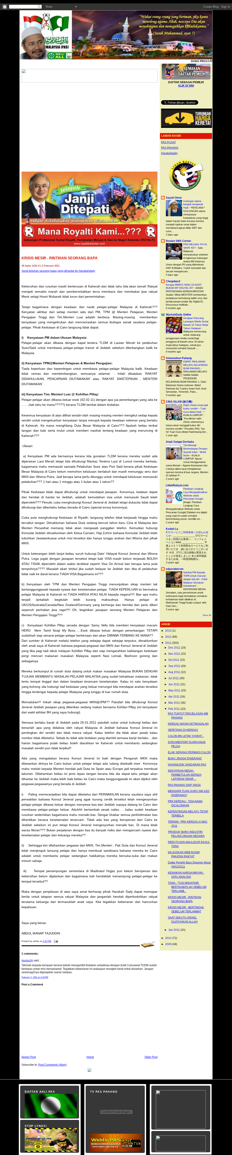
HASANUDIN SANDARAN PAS (187, 764)
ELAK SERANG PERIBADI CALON (189, 752)
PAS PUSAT (168, 142)
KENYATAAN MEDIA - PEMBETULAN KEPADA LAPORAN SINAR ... (184, 775)
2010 (168, 938)
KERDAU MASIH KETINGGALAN (188, 723)
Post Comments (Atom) (52, 1064)
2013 (168, 630)
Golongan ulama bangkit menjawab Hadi (193, 204)
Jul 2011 (173, 678)
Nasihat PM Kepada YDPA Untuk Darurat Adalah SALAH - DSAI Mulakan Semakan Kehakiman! (195, 579)
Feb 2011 (174, 708)
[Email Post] (55, 941)
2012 (168, 636)
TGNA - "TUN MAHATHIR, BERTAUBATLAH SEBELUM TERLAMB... (187, 887)
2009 (168, 944)
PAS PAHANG (169, 147)
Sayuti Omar (174, 197)
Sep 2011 (174, 666)
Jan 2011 (174, 929)
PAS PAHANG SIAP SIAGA (184, 785)
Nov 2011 (174, 653)
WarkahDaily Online (178, 314)
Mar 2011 (174, 702)
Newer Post (29, 1057)
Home (90, 1057)
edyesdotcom (175, 569)
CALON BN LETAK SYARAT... (186, 736)
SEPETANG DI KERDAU (183, 730)
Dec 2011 (174, 647)
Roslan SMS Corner (178, 241)
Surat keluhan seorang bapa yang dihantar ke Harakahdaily (58, 270)
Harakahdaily (169, 153)
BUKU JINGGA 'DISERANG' (185, 758)
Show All (207, 615)
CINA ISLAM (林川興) (179, 401)
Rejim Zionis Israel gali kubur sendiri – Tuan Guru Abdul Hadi (195, 408)
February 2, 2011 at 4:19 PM (35, 977)
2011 (168, 642)
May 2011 (174, 690)
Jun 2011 (174, 684)
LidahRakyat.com (177, 485)
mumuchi (27, 960)
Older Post (151, 1057)
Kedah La (172, 528)
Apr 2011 (174, 696)
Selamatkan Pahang (179, 358)
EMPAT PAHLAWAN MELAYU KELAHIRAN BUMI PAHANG (195, 365)
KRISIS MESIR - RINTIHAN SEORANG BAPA (60, 258)
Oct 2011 (174, 659)
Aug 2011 (174, 672)
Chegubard (173, 281)
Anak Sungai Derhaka (180, 441)
